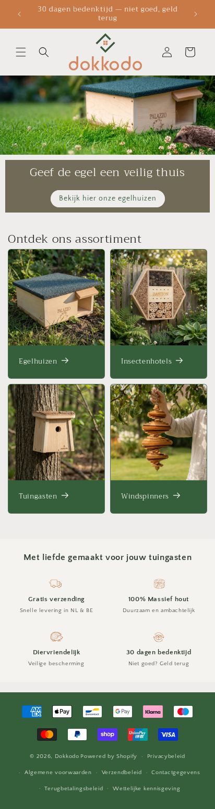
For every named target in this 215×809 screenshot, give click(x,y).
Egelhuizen (38, 361)
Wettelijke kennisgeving (146, 789)
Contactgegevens (175, 772)
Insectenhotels (146, 361)
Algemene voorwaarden (58, 772)
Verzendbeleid (122, 772)
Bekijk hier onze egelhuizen (108, 198)
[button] (20, 52)
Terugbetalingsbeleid (73, 789)
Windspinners (145, 496)
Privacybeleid (166, 756)
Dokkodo (67, 756)
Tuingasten (38, 496)
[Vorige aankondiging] (19, 14)
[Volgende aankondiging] (195, 14)
